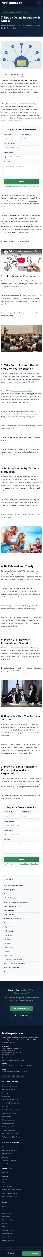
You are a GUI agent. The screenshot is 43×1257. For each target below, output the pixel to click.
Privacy (6, 923)
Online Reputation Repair (9, 1193)
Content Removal (7, 1117)
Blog (3, 1206)
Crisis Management (8, 1123)
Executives (9, 947)
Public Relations (7, 1096)
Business (7, 894)
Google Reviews (9, 910)
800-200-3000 (22, 1015)
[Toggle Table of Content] (21, 75)
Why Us (4, 1179)
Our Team (5, 1173)
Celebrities (8, 935)
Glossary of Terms (8, 1230)
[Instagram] (18, 1076)
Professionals (9, 931)
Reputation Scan (7, 1234)
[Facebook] (4, 1076)
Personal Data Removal (12, 919)
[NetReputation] (12, 1033)
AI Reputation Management (14, 886)
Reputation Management (9, 1086)
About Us (5, 1176)
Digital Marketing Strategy (10, 1134)
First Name (8, 134)
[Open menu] (39, 3)
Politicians (8, 955)
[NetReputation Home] (12, 3)
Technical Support (7, 1237)
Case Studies (6, 1217)
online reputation (24, 221)
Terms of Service (24, 186)
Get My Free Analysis (21, 1008)
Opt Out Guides (10, 927)
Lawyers (8, 951)
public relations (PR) (30, 295)
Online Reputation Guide (9, 1196)
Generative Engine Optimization (11, 1103)
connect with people (12, 514)
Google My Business (8, 1130)
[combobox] (6, 157)
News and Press (7, 1213)
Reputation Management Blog (15, 964)
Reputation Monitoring (9, 1089)
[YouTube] (13, 1076)
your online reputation (32, 284)
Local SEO (5, 1106)
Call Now (13, 1253)
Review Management (11, 968)
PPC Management (7, 1127)
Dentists (8, 939)
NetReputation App (8, 1240)
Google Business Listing (12, 906)
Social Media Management (10, 1110)
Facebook (20, 396)
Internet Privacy (6, 1154)
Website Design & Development (11, 1137)
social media (32, 668)
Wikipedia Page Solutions (10, 1113)
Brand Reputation (10, 890)
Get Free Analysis (32, 1253)
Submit (21, 181)
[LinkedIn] (22, 1076)
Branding (5, 1157)
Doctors (8, 943)
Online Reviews (9, 915)
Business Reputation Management (16, 902)
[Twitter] (9, 1076)
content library (20, 784)
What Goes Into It (7, 1186)
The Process (6, 1183)
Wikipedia (7, 972)
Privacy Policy (34, 186)
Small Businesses (11, 898)
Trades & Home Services (13, 959)
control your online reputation (21, 391)
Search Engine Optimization (10, 1100)
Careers (4, 1223)
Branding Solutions (8, 1093)
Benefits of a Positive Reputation (11, 1190)
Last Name (26, 134)
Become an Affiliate (8, 1220)
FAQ (3, 1227)
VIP (22, 571)
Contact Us (5, 1210)
